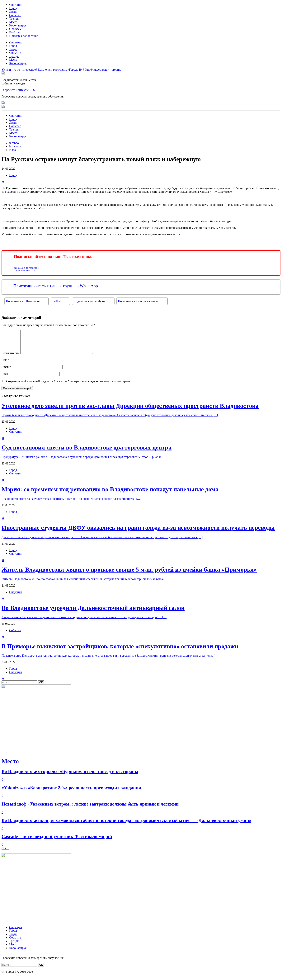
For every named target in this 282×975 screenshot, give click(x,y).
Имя (5, 359)
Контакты (22, 90)
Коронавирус (17, 25)
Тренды (14, 18)
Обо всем (15, 29)
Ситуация (15, 4)
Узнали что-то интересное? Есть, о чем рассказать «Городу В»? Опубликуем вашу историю (61, 69)
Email (6, 367)
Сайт (5, 374)
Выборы (14, 32)
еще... (5, 848)
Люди (13, 11)
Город (13, 8)
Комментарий (11, 353)
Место (13, 22)
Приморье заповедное (23, 35)
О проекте (8, 90)
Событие (15, 15)
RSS (32, 90)
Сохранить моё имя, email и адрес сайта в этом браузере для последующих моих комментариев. (68, 381)
